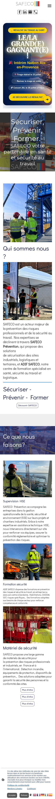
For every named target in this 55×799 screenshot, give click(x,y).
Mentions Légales (14, 789)
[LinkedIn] (25, 12)
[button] (31, 794)
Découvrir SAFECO (27, 405)
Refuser (24, 795)
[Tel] (35, 12)
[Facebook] (19, 12)
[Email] (30, 12)
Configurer (31, 789)
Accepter (12, 795)
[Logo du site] (27, 3)
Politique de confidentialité (18, 785)
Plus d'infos (27, 690)
